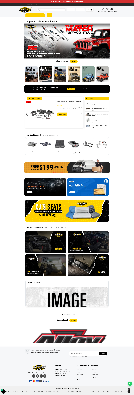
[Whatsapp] (41, 376)
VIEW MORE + (73, 61)
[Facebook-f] (33, 376)
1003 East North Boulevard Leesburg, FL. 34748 (37, 372)
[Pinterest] (44, 376)
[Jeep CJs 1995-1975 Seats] (67, 212)
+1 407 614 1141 (34, 4)
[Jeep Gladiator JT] (31, 75)
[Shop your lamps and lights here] (45, 188)
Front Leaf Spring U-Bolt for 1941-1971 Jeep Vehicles (100, 125)
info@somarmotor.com (60, 375)
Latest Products (34, 282)
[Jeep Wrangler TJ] (74, 75)
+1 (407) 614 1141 (61, 369)
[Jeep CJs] (88, 75)
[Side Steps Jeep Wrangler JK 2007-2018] (88, 265)
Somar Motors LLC (65, 388)
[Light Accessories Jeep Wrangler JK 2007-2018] (45, 265)
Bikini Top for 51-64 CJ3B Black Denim (100, 114)
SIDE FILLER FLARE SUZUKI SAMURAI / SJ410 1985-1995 (100, 119)
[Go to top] (129, 390)
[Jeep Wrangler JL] (45, 75)
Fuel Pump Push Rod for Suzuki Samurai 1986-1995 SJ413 (100, 102)
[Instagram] (37, 376)
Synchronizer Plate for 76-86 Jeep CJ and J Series (100, 108)
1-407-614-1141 (108, 10)
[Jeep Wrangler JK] (60, 75)
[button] (67, 41)
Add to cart (62, 114)
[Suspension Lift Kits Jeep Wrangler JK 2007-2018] (88, 242)
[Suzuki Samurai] (102, 75)
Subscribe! (103, 353)
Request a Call (71, 88)
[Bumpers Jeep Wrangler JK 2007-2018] (45, 242)
